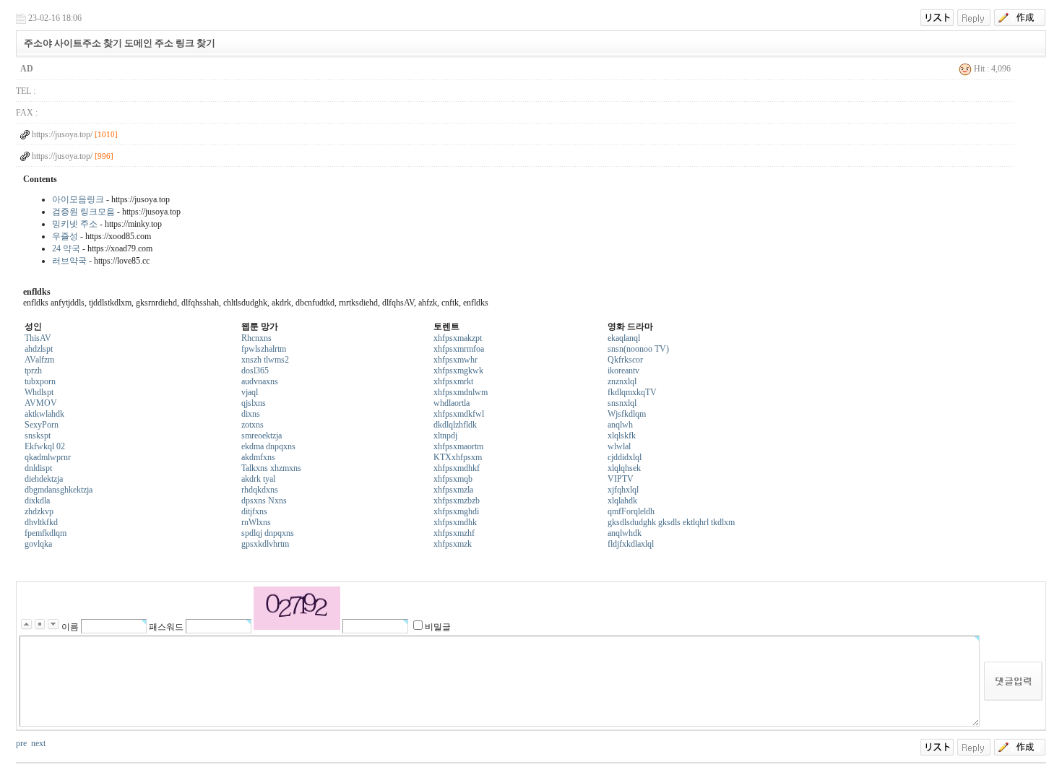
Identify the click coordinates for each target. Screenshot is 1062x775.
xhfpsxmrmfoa (458, 349)
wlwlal (619, 446)
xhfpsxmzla (453, 490)
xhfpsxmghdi (456, 511)
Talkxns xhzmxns (271, 468)
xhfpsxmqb (452, 479)
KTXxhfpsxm (457, 457)
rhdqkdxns (259, 490)
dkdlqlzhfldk (455, 425)
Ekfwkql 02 (45, 446)
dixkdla (37, 500)
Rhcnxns (256, 338)
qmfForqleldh (631, 511)
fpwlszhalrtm (263, 349)
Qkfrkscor (625, 360)
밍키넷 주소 (75, 224)
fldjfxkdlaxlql (631, 544)
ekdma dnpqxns (268, 446)
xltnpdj (445, 435)
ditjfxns (254, 511)
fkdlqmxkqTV (632, 392)
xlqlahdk (622, 500)
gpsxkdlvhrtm (265, 544)
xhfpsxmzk (452, 544)
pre (21, 743)
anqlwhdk (625, 533)
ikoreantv (623, 370)
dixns (250, 414)
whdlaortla (451, 403)
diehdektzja (44, 479)
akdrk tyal (258, 479)
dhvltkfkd (41, 522)
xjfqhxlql (623, 490)
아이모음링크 (78, 199)
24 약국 (66, 248)
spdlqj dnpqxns (267, 533)
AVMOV (41, 403)
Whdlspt (39, 392)
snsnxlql (622, 403)
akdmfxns (258, 457)
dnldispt (38, 468)
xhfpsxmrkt (453, 381)
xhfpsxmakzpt (457, 338)
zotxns (252, 425)
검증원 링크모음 (83, 212)
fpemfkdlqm (45, 533)
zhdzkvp (39, 511)
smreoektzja (261, 435)
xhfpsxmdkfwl (458, 414)
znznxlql (622, 381)
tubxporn (40, 381)
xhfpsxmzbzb (456, 500)
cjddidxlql (625, 457)
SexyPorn (42, 425)
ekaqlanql (624, 338)
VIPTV (621, 479)
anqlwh (620, 425)
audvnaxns (259, 381)
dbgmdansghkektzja (58, 490)
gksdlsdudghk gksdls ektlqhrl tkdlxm (671, 522)
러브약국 (69, 261)
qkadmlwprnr (48, 457)
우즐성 (65, 236)
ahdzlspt (39, 349)
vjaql (249, 392)
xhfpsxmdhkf (456, 468)
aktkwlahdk (44, 414)
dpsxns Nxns (264, 500)
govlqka (38, 544)
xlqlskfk (622, 435)
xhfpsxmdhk (455, 522)
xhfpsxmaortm (458, 446)
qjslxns (253, 403)
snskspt (38, 435)
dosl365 (255, 370)
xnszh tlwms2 (265, 360)
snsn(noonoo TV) (638, 349)
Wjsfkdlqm (627, 414)
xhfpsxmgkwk (458, 370)
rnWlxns (256, 522)
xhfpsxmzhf (454, 533)
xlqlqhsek (624, 468)
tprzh (33, 370)
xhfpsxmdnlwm (460, 392)
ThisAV (38, 338)
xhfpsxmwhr (455, 360)
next (38, 743)
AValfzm (39, 360)
